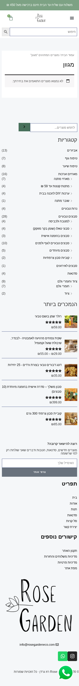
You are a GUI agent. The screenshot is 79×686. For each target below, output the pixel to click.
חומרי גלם (62, 286)
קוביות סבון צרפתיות (56, 257)
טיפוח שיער (70, 166)
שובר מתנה (62, 200)
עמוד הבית (67, 55)
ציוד (66, 293)
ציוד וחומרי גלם (67, 281)
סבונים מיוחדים (59, 250)
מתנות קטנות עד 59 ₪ (55, 186)
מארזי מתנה (61, 178)
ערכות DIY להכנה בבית (54, 193)
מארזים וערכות (67, 174)
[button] (72, 18)
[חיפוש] (24, 127)
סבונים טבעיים (67, 216)
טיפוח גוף (71, 158)
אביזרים (72, 150)
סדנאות (72, 273)
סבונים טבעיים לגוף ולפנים (52, 243)
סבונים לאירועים (66, 265)
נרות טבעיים (69, 208)
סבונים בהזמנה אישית (55, 235)
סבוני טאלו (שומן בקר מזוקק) (51, 228)
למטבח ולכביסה (59, 221)
